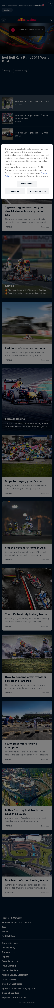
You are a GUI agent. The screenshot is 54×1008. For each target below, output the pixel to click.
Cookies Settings (27, 184)
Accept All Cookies (38, 191)
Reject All (15, 191)
